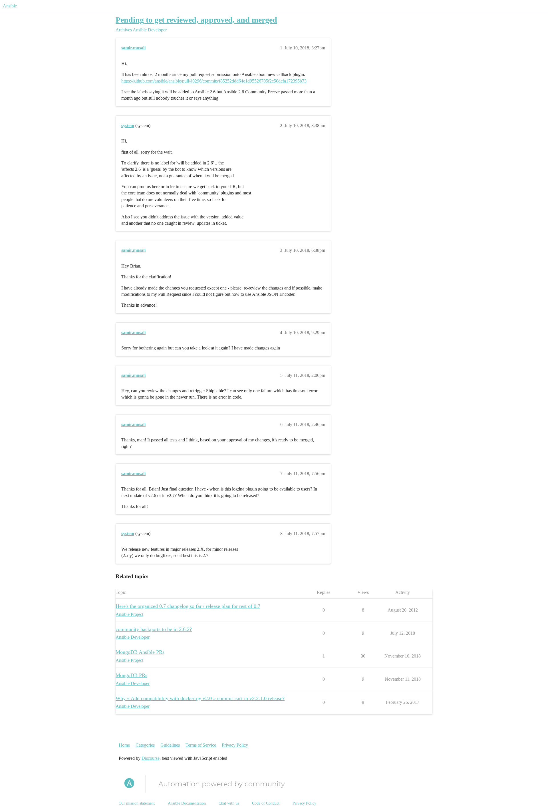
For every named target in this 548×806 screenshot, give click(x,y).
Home (124, 745)
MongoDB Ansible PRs (140, 652)
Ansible (10, 5)
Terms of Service (201, 745)
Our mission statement (137, 803)
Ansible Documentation (187, 803)
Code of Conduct (265, 803)
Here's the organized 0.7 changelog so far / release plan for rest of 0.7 (188, 606)
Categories (145, 745)
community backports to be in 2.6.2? (154, 629)
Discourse (151, 758)
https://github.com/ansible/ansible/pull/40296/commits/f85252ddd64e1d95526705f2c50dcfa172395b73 (214, 81)
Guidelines (170, 745)
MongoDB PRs (131, 675)
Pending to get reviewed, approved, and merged (196, 19)
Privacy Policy (235, 745)
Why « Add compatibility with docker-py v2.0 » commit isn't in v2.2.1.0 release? (200, 698)
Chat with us (229, 803)
